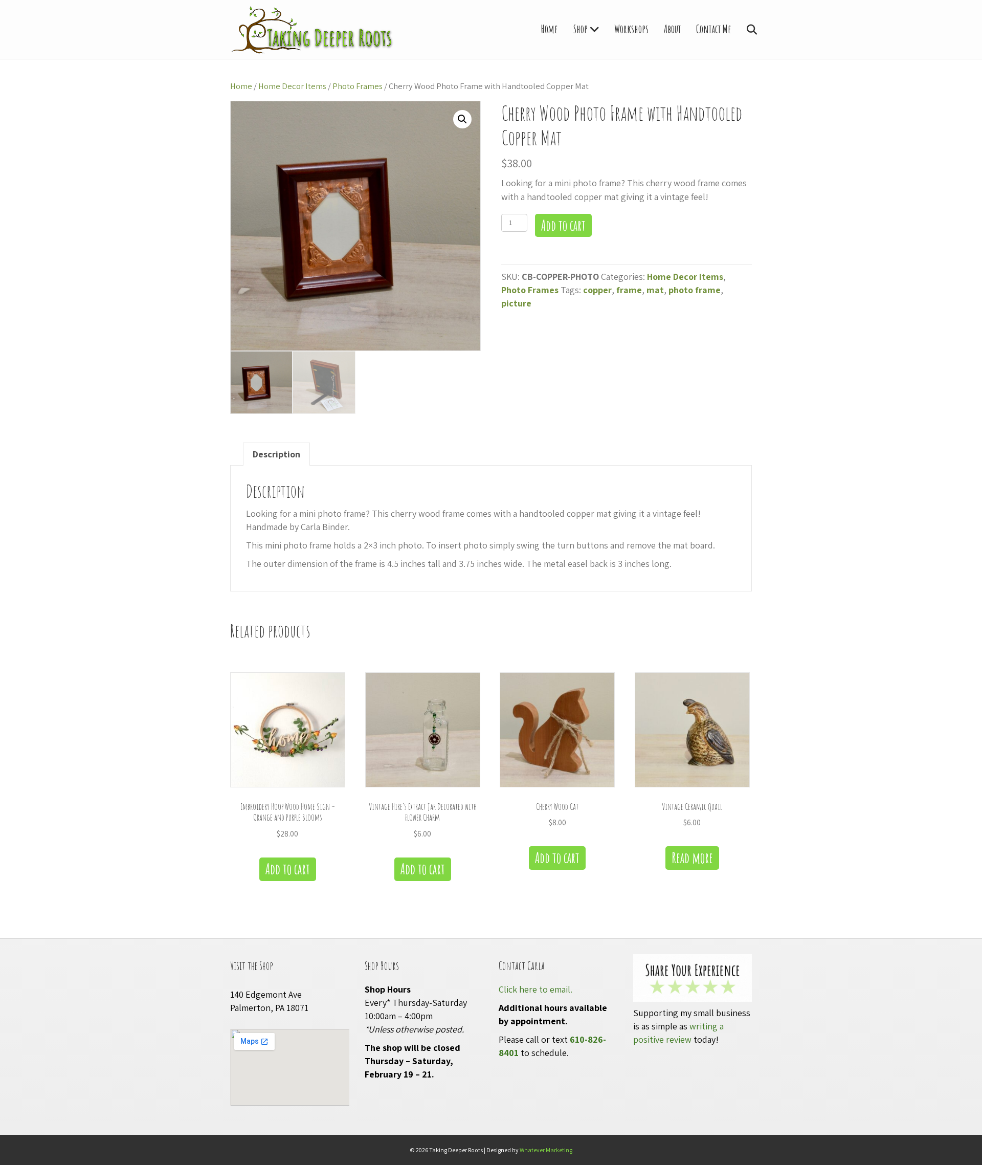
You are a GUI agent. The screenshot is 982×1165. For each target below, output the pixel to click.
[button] (462, 119)
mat (655, 290)
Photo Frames (357, 86)
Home (549, 29)
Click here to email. (535, 989)
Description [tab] (276, 454)
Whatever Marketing (546, 1150)
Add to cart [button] (287, 869)
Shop (580, 29)
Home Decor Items (292, 86)
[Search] (745, 29)
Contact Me (713, 29)
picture (516, 303)
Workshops (631, 29)
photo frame (694, 290)
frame (629, 290)
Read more (692, 858)
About (672, 29)
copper (597, 290)
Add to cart (563, 225)
